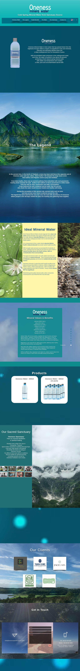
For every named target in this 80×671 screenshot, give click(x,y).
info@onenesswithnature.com (15, 640)
